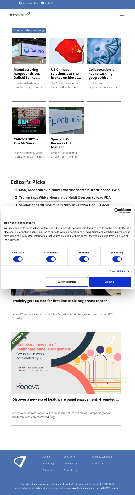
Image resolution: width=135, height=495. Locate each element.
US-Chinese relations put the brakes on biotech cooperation (65, 74)
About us (47, 456)
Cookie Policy (70, 463)
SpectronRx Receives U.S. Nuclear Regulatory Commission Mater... (61, 143)
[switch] (51, 259)
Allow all (110, 281)
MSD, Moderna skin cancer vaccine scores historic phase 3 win (69, 190)
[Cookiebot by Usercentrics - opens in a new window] (116, 210)
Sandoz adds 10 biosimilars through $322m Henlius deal (64, 205)
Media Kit (49, 2)
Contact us (48, 470)
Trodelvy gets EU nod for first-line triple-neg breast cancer (59, 301)
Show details (117, 271)
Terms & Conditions (102, 456)
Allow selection (67, 281)
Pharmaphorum (20, 461)
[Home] (20, 14)
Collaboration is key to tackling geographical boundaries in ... (102, 74)
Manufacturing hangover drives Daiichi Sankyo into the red (27, 74)
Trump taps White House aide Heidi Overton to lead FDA (65, 197)
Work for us (98, 463)
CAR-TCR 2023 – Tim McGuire (26, 141)
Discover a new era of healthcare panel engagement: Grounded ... (65, 399)
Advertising (48, 463)
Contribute (69, 456)
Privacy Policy (70, 470)
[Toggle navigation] (122, 14)
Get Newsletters (30, 2)
